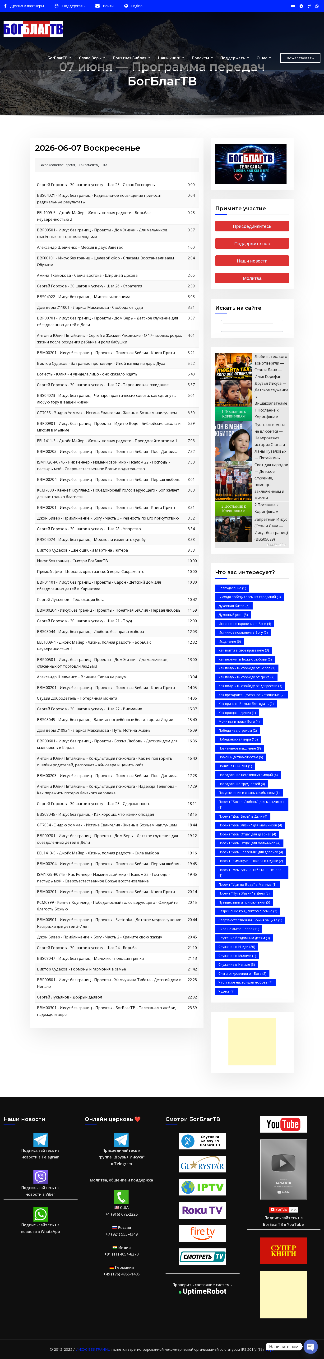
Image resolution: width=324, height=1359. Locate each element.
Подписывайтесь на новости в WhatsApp (40, 1228)
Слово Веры (90, 58)
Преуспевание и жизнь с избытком (249, 792)
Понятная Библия (130, 58)
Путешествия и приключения (244, 902)
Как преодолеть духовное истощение (251, 695)
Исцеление (229, 641)
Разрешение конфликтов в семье (247, 911)
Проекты (201, 58)
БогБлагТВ (58, 58)
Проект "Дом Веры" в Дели (242, 816)
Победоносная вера (238, 739)
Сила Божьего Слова (238, 929)
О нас (262, 58)
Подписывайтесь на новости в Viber (40, 1191)
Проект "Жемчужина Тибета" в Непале (249, 872)
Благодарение (232, 588)
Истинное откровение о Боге (244, 623)
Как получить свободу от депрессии (250, 686)
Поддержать (73, 5)
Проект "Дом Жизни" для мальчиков (250, 825)
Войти (108, 5)
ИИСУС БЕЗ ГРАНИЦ (93, 1349)
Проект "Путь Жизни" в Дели (244, 893)
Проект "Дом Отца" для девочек (247, 834)
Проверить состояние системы (202, 1284)
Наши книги (169, 58)
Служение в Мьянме (237, 955)
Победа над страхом (237, 730)
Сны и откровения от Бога (242, 973)
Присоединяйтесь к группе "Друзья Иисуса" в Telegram (121, 1157)
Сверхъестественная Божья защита (250, 920)
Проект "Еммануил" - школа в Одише (250, 860)
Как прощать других (237, 712)
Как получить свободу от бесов (246, 668)
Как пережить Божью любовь (245, 659)
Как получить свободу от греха (246, 677)
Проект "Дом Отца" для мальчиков (249, 843)
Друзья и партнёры (27, 5)
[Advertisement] (253, 1041)
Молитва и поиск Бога (239, 721)
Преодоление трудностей (241, 784)
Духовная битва (234, 606)
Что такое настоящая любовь (245, 982)
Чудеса (226, 991)
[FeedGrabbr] (252, 545)
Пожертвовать (300, 58)
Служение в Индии (236, 946)
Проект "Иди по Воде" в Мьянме (247, 884)
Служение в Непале (236, 964)
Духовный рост (233, 614)
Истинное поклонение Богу (243, 632)
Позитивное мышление (239, 748)
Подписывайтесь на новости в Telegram (40, 1154)
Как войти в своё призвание (243, 650)
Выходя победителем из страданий (249, 597)
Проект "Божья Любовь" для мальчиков (251, 804)
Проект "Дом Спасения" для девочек (250, 852)
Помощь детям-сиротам (240, 757)
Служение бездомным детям (244, 938)
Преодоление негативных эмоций (248, 775)
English (137, 5)
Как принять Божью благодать (246, 703)
